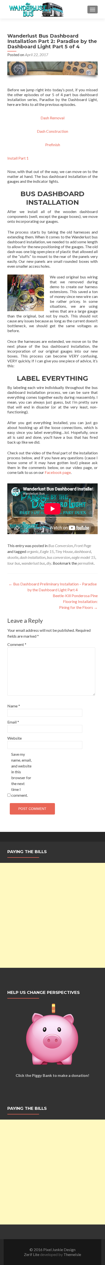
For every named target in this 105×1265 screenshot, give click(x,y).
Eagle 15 (47, 551)
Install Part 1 (18, 158)
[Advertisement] (52, 915)
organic (33, 551)
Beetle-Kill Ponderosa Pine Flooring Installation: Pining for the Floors (75, 601)
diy (48, 563)
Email (13, 722)
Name (13, 706)
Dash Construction (52, 131)
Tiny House (64, 551)
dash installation (32, 557)
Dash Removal (52, 117)
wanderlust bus (33, 563)
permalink (86, 563)
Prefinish (52, 144)
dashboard (82, 551)
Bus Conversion (60, 545)
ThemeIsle (72, 1254)
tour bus (13, 563)
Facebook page (58, 472)
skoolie (12, 557)
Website (14, 738)
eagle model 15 (83, 557)
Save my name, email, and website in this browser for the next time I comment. (21, 774)
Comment (16, 644)
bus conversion (58, 557)
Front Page (82, 545)
